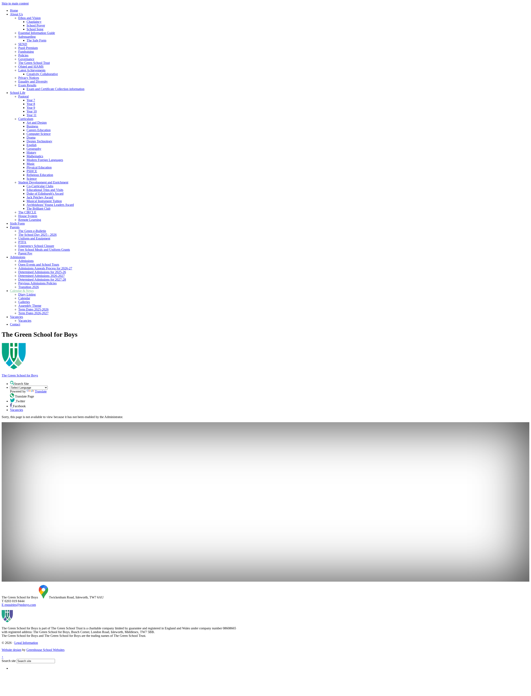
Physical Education (39, 167)
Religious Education (40, 175)
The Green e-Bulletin (32, 231)
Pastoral (23, 96)
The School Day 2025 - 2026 (37, 234)
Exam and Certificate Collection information (55, 89)
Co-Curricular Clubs (40, 186)
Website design (11, 650)
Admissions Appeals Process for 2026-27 (45, 268)
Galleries (24, 302)
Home (14, 10)
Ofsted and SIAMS (31, 66)
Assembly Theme (29, 305)
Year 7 (31, 100)
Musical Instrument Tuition (44, 201)
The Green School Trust (34, 63)
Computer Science (39, 134)
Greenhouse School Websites (45, 650)
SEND (22, 44)
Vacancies (16, 317)
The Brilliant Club (38, 208)
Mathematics (35, 156)
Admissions (17, 257)
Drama (31, 137)
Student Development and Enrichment (43, 182)
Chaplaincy (34, 21)
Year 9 (31, 107)
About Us (16, 14)
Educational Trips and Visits (45, 190)
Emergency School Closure (36, 246)
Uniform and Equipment (34, 238)
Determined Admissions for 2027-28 (42, 279)
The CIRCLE (27, 212)
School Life (17, 92)
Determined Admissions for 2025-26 (42, 272)
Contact (15, 324)
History (31, 152)
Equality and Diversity (33, 81)
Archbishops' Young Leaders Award (50, 205)
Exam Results (27, 85)
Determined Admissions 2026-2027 (41, 276)
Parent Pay (25, 253)
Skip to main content (15, 3)
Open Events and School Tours (38, 264)
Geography (34, 148)
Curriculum (25, 119)
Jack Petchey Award (40, 197)
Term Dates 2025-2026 (33, 309)
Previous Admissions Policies (37, 283)
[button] (12, 383)
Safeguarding (27, 36)
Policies (23, 55)
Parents (14, 227)
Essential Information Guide (36, 33)
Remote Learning (29, 219)
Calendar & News (22, 290)
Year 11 (32, 115)
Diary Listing (27, 294)
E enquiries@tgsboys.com (19, 605)
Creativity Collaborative (42, 74)
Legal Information (26, 643)
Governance (26, 59)
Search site (9, 661)
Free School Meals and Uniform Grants (44, 249)
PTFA (22, 242)
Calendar (24, 298)
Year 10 (32, 111)
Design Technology (39, 141)
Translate (41, 391)
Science (32, 178)
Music (31, 163)
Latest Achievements (31, 70)
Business (32, 126)
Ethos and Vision (29, 18)
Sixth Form (17, 223)
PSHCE (32, 171)
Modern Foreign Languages (45, 160)
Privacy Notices (28, 78)
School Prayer (36, 25)
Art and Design (37, 122)
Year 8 (31, 104)
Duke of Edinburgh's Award (45, 193)
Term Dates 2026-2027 (33, 313)
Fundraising (26, 51)
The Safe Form (36, 40)
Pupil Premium (28, 48)
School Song (35, 29)
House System (27, 216)
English (32, 145)
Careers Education (39, 130)
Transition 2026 (28, 287)
